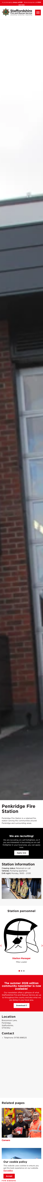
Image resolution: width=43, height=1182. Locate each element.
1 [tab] (19, 971)
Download (20, 1005)
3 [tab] (24, 971)
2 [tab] (21, 971)
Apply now (21, 853)
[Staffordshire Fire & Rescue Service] (21, 12)
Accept (9, 1176)
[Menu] (38, 12)
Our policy (8, 1171)
